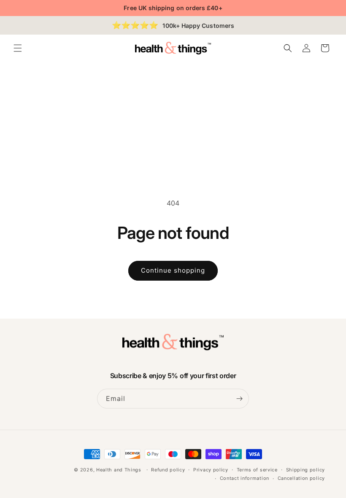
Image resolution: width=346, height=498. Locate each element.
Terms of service (257, 470)
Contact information (244, 478)
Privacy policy (210, 470)
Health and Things (118, 470)
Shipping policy (305, 470)
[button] (17, 48)
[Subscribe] (239, 399)
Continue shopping (173, 270)
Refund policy (168, 470)
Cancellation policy (301, 478)
